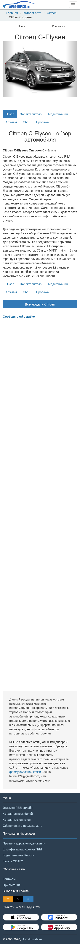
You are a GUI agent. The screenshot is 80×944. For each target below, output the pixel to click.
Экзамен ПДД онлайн (18, 807)
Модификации (58, 114)
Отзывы (11, 122)
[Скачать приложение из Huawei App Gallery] (59, 927)
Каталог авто (32, 13)
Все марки (58, 26)
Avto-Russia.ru (32, 939)
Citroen (52, 13)
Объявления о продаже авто (22, 825)
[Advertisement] (40, 505)
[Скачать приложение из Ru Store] (59, 917)
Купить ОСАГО (13, 861)
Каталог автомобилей (18, 813)
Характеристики (31, 114)
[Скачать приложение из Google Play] (21, 927)
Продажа (42, 122)
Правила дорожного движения (24, 843)
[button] (8, 69)
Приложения (11, 885)
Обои (26, 122)
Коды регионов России (18, 855)
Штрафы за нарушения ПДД (22, 849)
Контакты (9, 879)
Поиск (21, 26)
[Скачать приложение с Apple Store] (21, 917)
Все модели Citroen (40, 304)
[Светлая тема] (8, 899)
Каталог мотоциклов (17, 819)
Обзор (10, 114)
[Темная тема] (18, 899)
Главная (12, 13)
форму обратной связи (25, 772)
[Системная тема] (28, 899)
